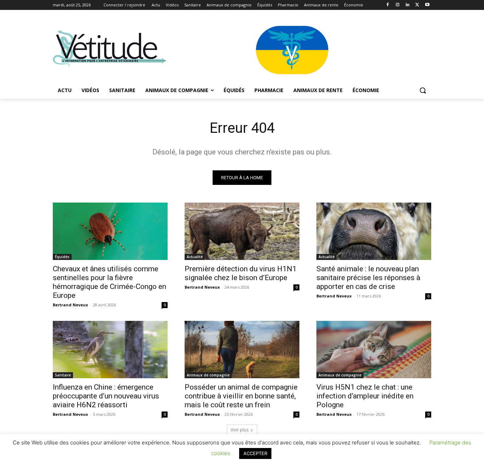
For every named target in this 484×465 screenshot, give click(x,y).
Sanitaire (63, 375)
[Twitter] (417, 5)
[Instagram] (398, 5)
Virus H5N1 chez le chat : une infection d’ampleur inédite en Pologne (364, 396)
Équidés (62, 256)
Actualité (195, 256)
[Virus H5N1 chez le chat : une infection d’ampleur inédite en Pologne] (373, 349)
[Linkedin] (408, 5)
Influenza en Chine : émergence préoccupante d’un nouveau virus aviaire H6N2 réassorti (106, 396)
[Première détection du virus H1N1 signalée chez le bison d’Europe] (242, 231)
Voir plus (239, 430)
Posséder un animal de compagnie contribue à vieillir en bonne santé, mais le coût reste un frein (241, 396)
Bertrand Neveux (70, 304)
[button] (422, 90)
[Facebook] (388, 5)
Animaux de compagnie (208, 375)
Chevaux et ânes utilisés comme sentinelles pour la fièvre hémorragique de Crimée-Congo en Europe (109, 282)
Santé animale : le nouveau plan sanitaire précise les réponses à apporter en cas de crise (368, 278)
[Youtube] (427, 5)
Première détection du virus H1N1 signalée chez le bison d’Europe (241, 273)
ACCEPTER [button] (255, 453)
